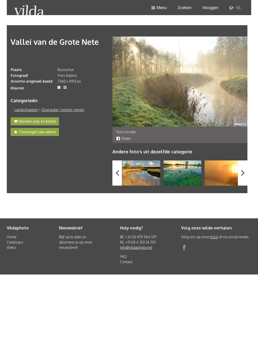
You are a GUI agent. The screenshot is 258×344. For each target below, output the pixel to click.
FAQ (123, 256)
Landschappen (26, 110)
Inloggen (210, 7)
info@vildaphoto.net (136, 247)
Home (12, 237)
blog (214, 237)
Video (11, 247)
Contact (126, 262)
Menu (161, 7)
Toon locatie (126, 132)
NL (238, 7)
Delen (126, 138)
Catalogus (15, 242)
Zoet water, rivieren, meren (63, 110)
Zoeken (184, 7)
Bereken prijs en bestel (37, 121)
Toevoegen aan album (37, 132)
